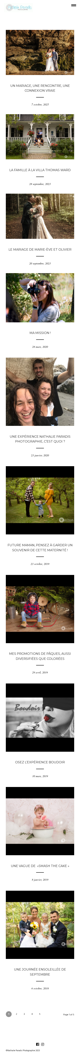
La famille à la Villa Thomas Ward (40, 170)
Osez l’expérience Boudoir (40, 762)
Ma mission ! (40, 333)
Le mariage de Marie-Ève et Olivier (40, 249)
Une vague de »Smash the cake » (40, 866)
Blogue (40, 80)
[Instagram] (42, 1044)
